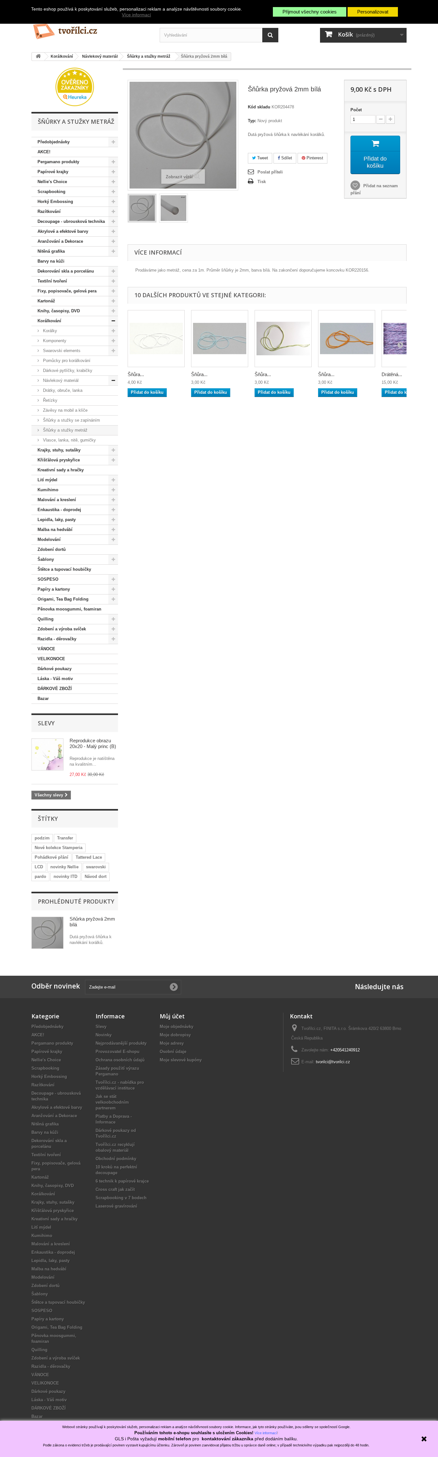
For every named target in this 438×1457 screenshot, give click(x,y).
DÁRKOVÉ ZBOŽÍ (55, 688)
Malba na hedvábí (55, 529)
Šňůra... (136, 374)
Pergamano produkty (58, 161)
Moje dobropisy (175, 1034)
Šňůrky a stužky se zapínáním (71, 420)
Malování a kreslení (57, 499)
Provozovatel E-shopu (117, 1051)
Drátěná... (392, 374)
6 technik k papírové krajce (122, 1181)
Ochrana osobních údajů (120, 1059)
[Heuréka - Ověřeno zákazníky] (74, 86)
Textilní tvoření (52, 281)
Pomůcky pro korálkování (66, 360)
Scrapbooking (51, 191)
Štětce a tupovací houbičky (64, 569)
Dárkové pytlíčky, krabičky (67, 370)
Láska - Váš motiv (55, 678)
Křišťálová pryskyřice (59, 460)
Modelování (49, 539)
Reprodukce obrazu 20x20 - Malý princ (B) (93, 743)
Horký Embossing (55, 201)
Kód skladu (259, 107)
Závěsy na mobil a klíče (65, 410)
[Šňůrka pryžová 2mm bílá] (142, 208)
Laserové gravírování (116, 1206)
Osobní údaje (173, 1051)
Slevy (46, 723)
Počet (356, 109)
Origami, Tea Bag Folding (63, 599)
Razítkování (49, 211)
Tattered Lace (89, 857)
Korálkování (49, 320)
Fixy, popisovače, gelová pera (67, 291)
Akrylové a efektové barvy (63, 231)
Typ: (252, 120)
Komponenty (54, 340)
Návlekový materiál (60, 380)
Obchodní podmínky (116, 1158)
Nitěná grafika (51, 251)
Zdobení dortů (52, 549)
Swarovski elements (61, 350)
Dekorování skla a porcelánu (66, 271)
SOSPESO (48, 579)
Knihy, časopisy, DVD (59, 310)
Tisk (261, 181)
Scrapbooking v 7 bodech (121, 1197)
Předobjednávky (54, 141)
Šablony (46, 559)
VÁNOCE (46, 648)
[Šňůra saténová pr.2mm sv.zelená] (283, 338)
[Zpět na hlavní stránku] (38, 57)
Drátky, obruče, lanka (62, 390)
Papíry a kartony (54, 589)
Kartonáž (46, 301)
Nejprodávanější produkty (121, 1043)
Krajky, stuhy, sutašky (59, 450)
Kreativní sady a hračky (61, 469)
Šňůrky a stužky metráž (65, 430)
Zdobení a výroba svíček (62, 629)
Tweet (262, 158)
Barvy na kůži (51, 261)
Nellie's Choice (52, 181)
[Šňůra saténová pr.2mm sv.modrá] (219, 338)
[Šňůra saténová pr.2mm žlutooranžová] (346, 338)
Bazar (43, 698)
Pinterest (314, 158)
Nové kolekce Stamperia (58, 847)
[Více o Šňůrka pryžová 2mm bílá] (47, 933)
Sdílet (286, 158)
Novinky (104, 1034)
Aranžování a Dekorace (60, 241)
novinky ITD (65, 876)
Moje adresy (172, 1043)
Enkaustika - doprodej (59, 509)
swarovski (96, 866)
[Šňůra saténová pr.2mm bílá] (156, 338)
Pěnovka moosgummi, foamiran (69, 609)
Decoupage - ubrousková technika (71, 221)
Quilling (46, 619)
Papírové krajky (53, 171)
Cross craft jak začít (115, 1189)
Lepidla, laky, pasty (57, 519)
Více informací (136, 14)
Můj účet (172, 1016)
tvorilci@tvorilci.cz (333, 1061)
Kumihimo (48, 489)
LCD (39, 866)
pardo (40, 876)
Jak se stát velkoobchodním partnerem (112, 1102)
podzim (42, 838)
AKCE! (44, 151)
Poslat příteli (270, 172)
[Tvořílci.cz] (90, 29)
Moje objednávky (176, 1026)
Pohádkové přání (51, 857)
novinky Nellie (64, 866)
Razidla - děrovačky (57, 638)
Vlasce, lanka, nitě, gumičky (69, 440)
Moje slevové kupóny (181, 1059)
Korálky (49, 330)
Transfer (65, 838)
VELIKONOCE (51, 658)
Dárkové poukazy (55, 668)
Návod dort (95, 876)
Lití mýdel (47, 479)
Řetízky (49, 400)
